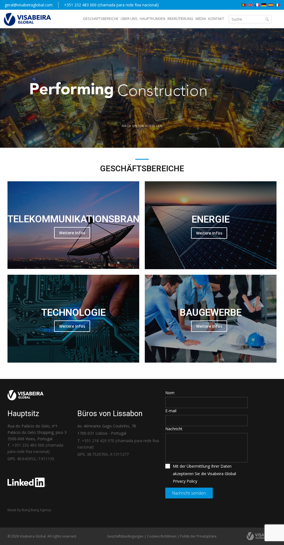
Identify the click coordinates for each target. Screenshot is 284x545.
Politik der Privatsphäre (198, 536)
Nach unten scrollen (142, 126)
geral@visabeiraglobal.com (29, 4)
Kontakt (216, 18)
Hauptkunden (152, 18)
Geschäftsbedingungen (125, 536)
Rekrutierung (180, 18)
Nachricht (173, 428)
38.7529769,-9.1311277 (108, 454)
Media (201, 18)
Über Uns (129, 18)
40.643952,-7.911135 (35, 458)
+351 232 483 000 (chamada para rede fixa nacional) (111, 4)
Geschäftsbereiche (100, 18)
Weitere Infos (72, 232)
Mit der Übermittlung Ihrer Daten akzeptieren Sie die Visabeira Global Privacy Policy (204, 473)
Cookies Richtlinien (161, 536)
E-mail (170, 410)
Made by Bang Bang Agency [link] (29, 510)
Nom (169, 392)
